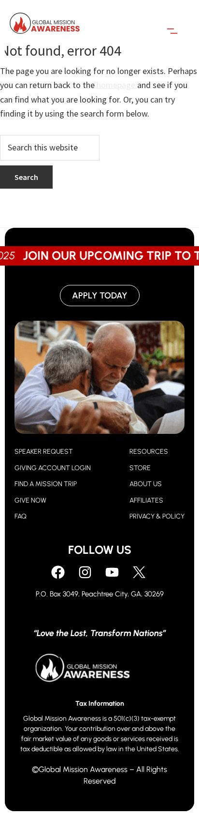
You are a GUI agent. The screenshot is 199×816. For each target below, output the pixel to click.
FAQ (20, 516)
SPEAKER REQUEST (43, 451)
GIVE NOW (30, 500)
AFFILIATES (146, 500)
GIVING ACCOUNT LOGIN (52, 468)
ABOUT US (145, 484)
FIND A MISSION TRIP (45, 484)
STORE (140, 468)
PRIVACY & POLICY (157, 516)
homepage (116, 84)
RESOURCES (148, 451)
